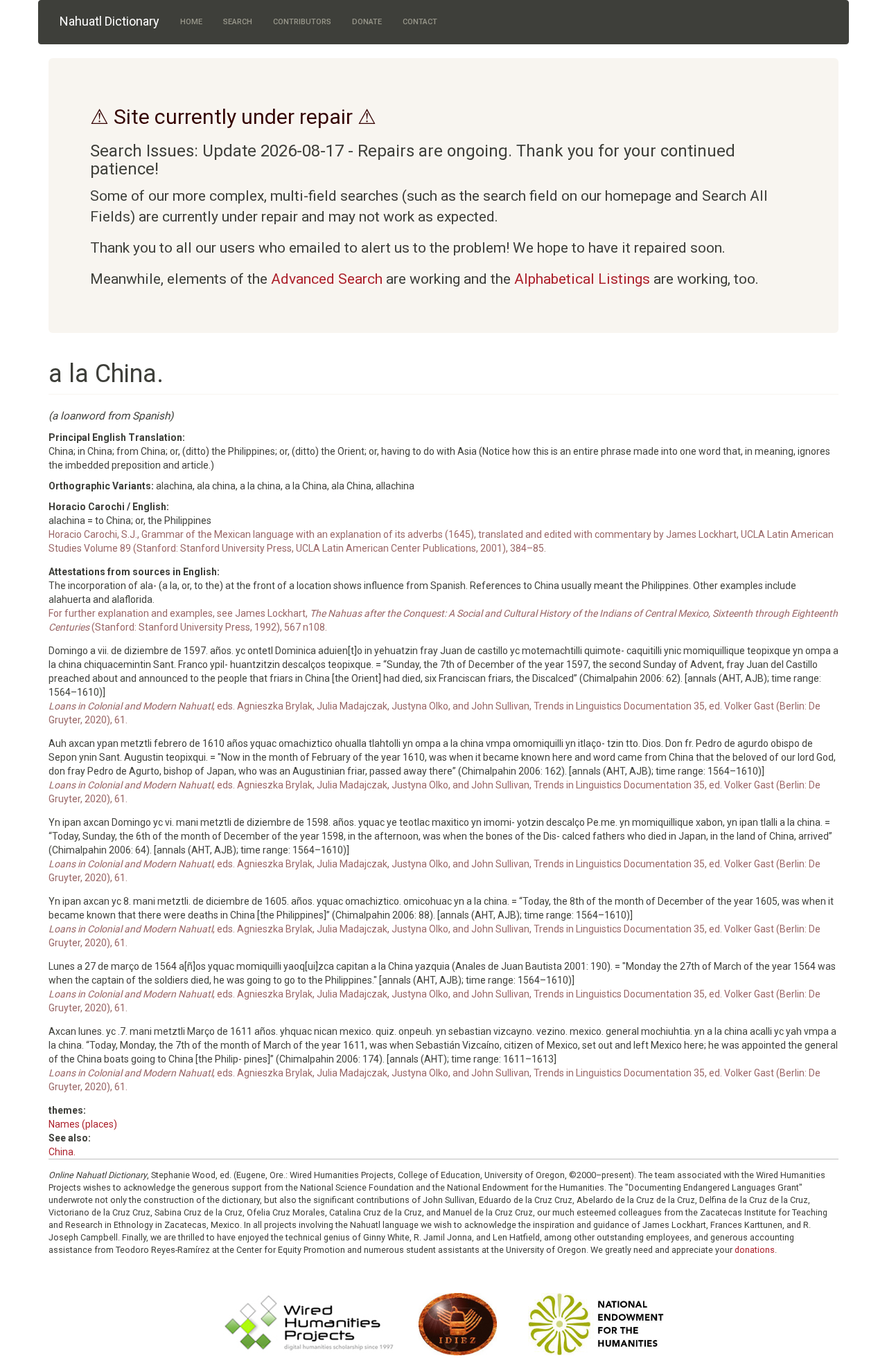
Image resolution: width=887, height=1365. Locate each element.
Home (191, 21)
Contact (420, 21)
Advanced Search (327, 279)
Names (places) (83, 1124)
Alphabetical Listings (582, 279)
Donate (367, 21)
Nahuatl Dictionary (109, 21)
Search (237, 21)
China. (62, 1151)
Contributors (302, 21)
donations (755, 1250)
